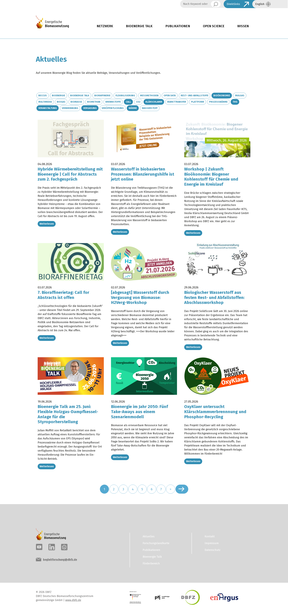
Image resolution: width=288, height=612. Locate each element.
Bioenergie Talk (139, 26)
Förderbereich (151, 563)
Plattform (197, 101)
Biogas (61, 101)
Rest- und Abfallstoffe (194, 95)
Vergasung (90, 108)
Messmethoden (149, 95)
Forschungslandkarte (156, 543)
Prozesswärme (218, 101)
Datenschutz (212, 550)
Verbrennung (70, 108)
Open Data (170, 95)
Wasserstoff (150, 108)
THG (235, 101)
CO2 (138, 101)
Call (128, 101)
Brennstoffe (113, 101)
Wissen (243, 26)
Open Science (214, 26)
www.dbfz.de (73, 600)
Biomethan (93, 101)
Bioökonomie (221, 95)
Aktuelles (148, 536)
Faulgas (239, 95)
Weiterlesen (47, 223)
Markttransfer (176, 101)
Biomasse (76, 101)
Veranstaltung (47, 108)
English (259, 4)
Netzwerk (105, 26)
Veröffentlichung (113, 108)
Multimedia (45, 101)
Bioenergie (58, 95)
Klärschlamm (154, 101)
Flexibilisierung (125, 95)
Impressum (212, 543)
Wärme (133, 108)
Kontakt (210, 536)
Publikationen (177, 26)
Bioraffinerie (102, 95)
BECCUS (42, 95)
